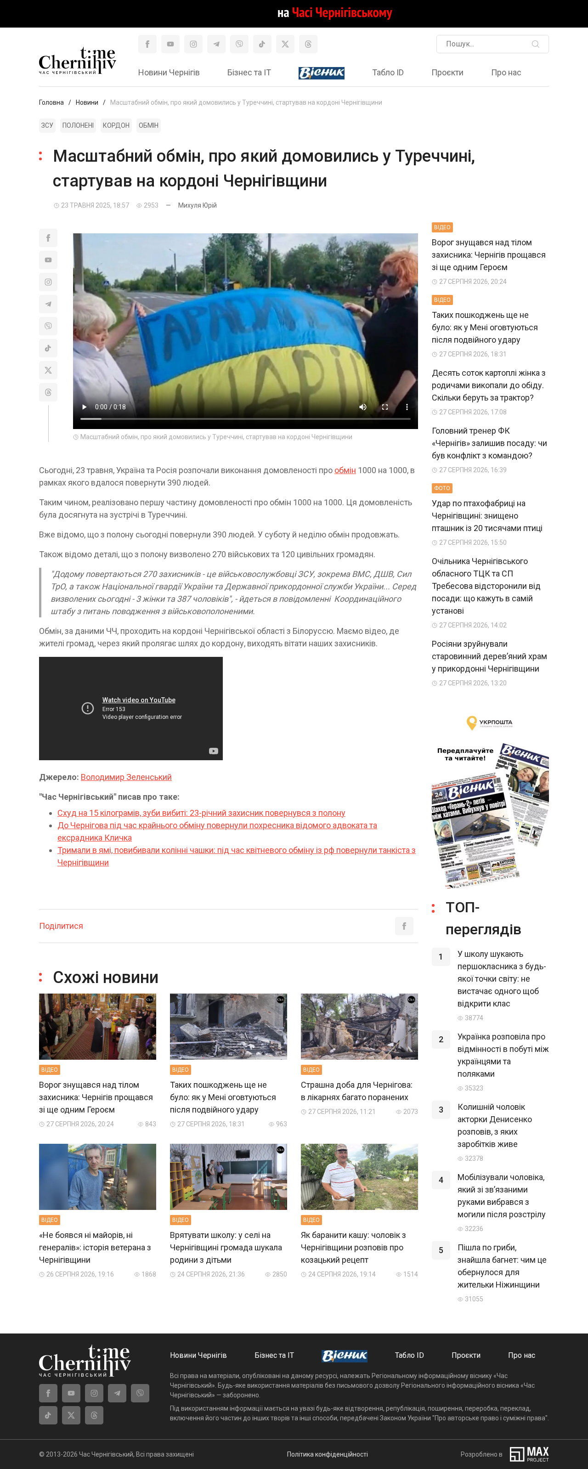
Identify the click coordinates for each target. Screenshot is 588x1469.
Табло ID (388, 72)
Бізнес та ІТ (249, 72)
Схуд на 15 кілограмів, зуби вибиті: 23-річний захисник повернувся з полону (201, 813)
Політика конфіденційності (327, 1454)
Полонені (78, 125)
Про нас (506, 72)
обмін (345, 470)
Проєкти (447, 72)
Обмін (148, 125)
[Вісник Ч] (322, 73)
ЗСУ (47, 125)
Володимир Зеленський (126, 777)
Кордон (116, 125)
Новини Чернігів (169, 72)
